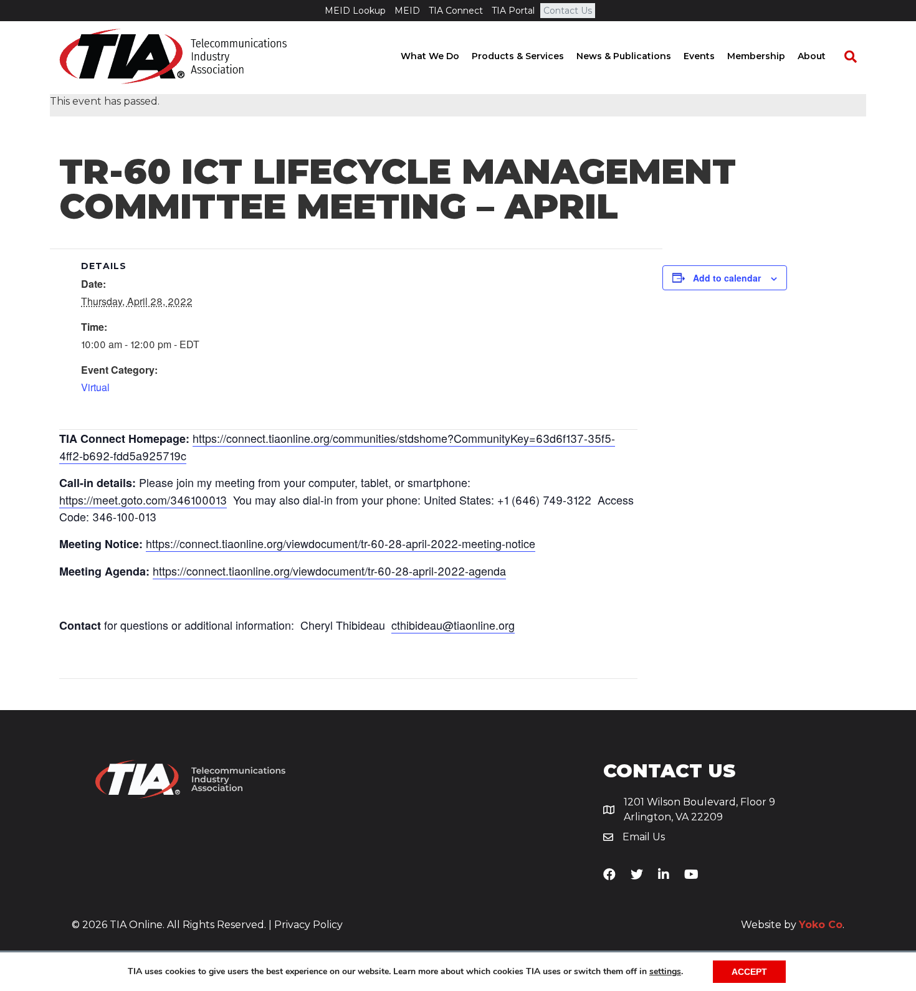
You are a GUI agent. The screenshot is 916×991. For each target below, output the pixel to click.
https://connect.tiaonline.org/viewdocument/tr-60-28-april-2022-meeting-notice (340, 543)
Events (699, 56)
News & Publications (623, 56)
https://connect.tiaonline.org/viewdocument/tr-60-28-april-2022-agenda (329, 570)
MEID (407, 10)
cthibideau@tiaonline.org (453, 625)
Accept (749, 972)
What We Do (430, 56)
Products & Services (518, 56)
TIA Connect (456, 10)
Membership (756, 56)
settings (665, 971)
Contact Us (567, 10)
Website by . (792, 925)
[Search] (844, 56)
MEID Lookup (355, 10)
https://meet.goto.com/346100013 (143, 499)
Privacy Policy (308, 925)
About (812, 56)
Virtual (95, 387)
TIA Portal (513, 10)
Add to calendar (727, 278)
